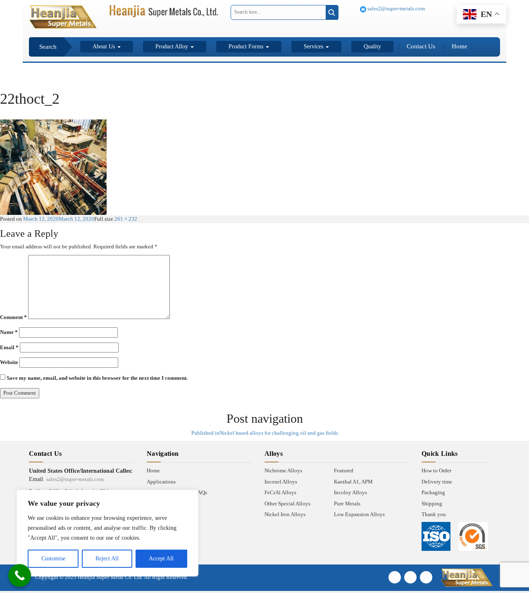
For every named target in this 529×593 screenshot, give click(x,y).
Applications (161, 482)
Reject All (107, 558)
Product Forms (247, 46)
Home (459, 46)
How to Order (436, 470)
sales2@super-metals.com (395, 8)
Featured (343, 470)
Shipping (432, 503)
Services (314, 46)
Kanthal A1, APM (353, 482)
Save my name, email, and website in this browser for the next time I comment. (97, 378)
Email (9, 347)
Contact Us (421, 46)
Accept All (161, 558)
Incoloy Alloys (350, 492)
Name (9, 332)
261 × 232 (125, 219)
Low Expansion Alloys (359, 514)
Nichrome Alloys (283, 470)
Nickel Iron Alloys (284, 514)
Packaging (433, 492)
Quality (372, 46)
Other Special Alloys (287, 503)
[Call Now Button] (19, 575)
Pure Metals (347, 503)
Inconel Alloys (280, 482)
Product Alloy (172, 46)
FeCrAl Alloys (280, 492)
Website (9, 362)
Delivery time (437, 482)
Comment (13, 317)
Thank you (434, 514)
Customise (53, 558)
